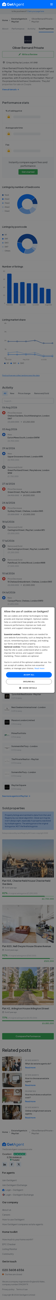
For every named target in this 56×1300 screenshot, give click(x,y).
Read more (39, 668)
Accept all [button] (29, 674)
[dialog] (28, 650)
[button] (28, 687)
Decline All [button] (29, 681)
